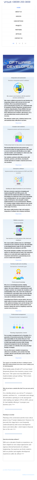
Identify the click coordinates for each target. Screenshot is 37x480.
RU (25, 43)
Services (18, 16)
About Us (18, 12)
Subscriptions (18, 21)
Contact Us (18, 38)
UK (19, 43)
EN (13, 43)
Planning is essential (8, 414)
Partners (18, 30)
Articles (18, 34)
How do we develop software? (11, 439)
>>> (14, 378)
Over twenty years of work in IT (12, 369)
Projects (18, 25)
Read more (18, 123)
